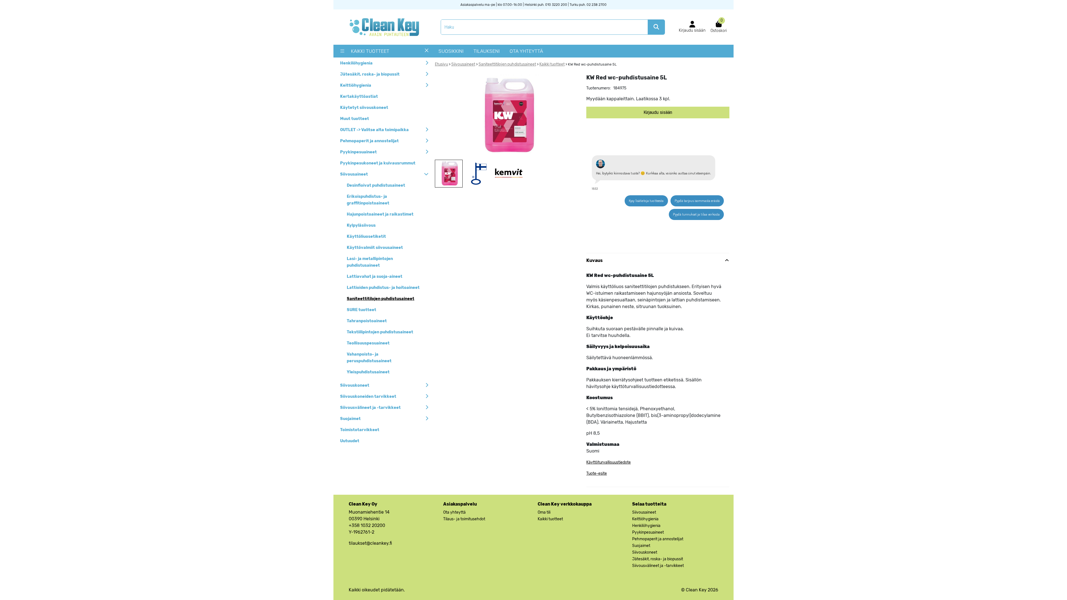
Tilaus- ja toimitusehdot (464, 519)
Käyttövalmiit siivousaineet (375, 247)
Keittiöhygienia (355, 85)
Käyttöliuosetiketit (366, 236)
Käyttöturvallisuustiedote (608, 462)
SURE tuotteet (361, 310)
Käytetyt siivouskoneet (364, 107)
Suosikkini (450, 51)
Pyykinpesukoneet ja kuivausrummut (377, 163)
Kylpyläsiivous (361, 225)
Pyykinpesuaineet (358, 152)
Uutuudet (349, 441)
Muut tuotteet (354, 118)
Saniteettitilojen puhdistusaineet (380, 298)
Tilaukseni (486, 51)
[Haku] (656, 27)
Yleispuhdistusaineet (368, 372)
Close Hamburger (427, 52)
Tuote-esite (596, 473)
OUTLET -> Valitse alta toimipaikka (374, 130)
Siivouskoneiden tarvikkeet (368, 396)
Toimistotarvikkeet (359, 430)
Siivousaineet (354, 174)
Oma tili (544, 512)
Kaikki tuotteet (370, 51)
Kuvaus (594, 260)
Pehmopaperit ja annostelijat (369, 141)
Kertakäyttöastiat (359, 96)
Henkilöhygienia (356, 63)
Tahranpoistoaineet (367, 321)
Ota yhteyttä (526, 51)
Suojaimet (350, 418)
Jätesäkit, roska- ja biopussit (370, 74)
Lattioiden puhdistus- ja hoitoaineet (383, 287)
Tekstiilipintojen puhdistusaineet (380, 332)
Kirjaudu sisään (658, 112)
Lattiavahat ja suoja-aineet (374, 276)
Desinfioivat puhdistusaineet (376, 185)
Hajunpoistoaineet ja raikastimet (380, 214)
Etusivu (441, 64)
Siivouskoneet (354, 385)
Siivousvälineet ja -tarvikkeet (370, 407)
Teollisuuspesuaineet (368, 343)
